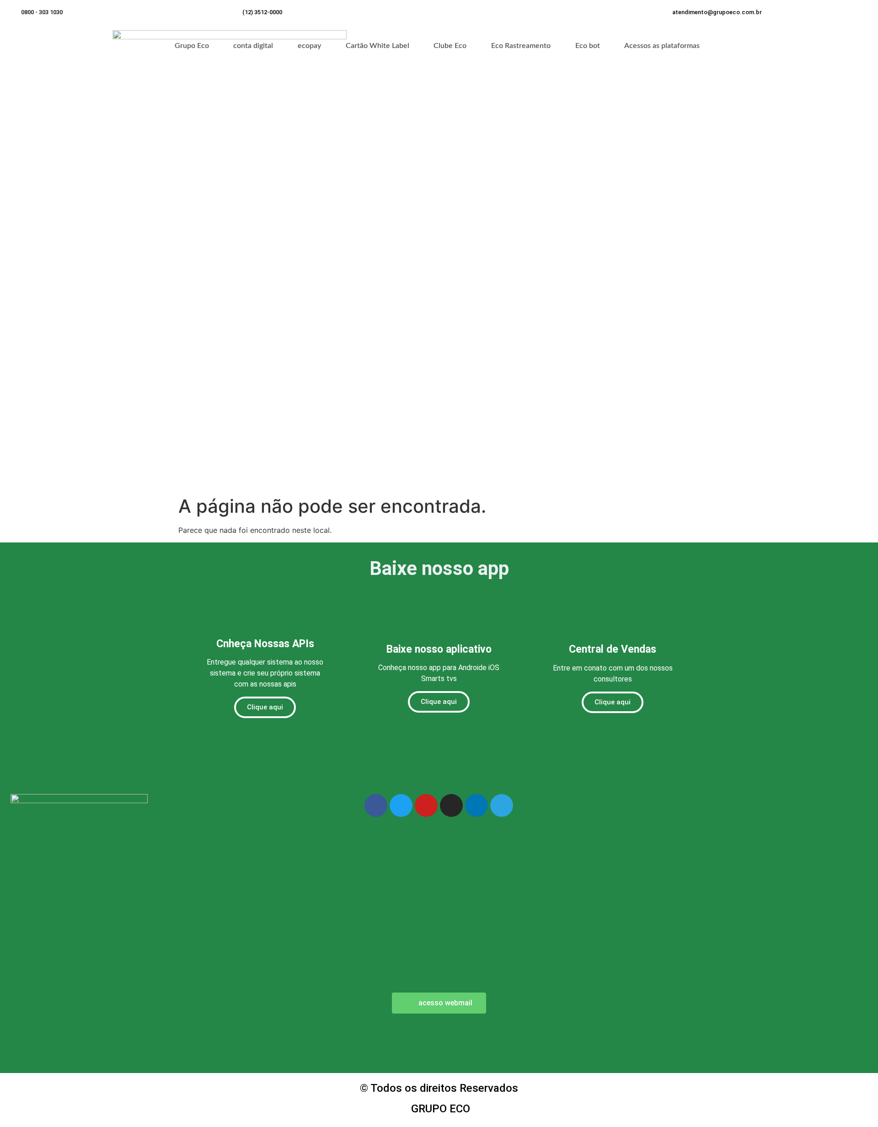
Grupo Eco (192, 45)
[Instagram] (451, 805)
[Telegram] (501, 805)
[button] (717, 12)
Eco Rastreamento (521, 45)
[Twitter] (401, 805)
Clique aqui (265, 707)
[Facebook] (375, 805)
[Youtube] (426, 805)
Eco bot (587, 45)
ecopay (309, 45)
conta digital (253, 45)
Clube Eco (450, 45)
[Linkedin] (476, 805)
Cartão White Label (377, 45)
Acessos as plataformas (662, 45)
